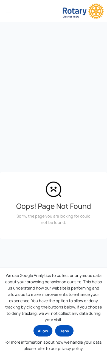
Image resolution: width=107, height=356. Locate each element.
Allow (43, 330)
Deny (64, 330)
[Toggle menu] (9, 11)
